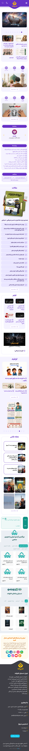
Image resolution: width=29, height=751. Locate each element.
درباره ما (24, 731)
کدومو (14, 136)
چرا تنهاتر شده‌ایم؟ (8, 391)
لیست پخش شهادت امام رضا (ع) (22, 578)
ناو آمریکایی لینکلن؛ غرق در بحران (17, 271)
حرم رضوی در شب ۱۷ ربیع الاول (11, 446)
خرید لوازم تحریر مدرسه (20, 178)
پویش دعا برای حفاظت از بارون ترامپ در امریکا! (14, 224)
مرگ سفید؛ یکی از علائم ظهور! (19, 151)
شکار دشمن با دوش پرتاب (18, 263)
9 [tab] (6, 431)
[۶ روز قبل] (20, 315)
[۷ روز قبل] (9, 315)
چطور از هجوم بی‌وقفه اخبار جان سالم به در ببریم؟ (14, 168)
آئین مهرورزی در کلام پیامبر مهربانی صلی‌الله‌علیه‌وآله (21, 57)
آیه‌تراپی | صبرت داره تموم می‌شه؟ (20, 307)
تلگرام (9, 655)
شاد (21, 652)
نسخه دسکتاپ (15, 736)
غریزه (26, 616)
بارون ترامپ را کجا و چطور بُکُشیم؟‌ (17, 246)
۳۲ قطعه (18, 581)
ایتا (19, 655)
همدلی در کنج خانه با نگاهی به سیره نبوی (21, 45)
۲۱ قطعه (3, 564)
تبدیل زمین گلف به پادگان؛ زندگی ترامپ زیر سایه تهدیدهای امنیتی (14, 280)
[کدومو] (14, 132)
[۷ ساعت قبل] (21, 38)
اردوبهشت (11, 629)
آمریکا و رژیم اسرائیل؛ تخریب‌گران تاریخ (16, 238)
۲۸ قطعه (18, 564)
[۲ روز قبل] (14, 415)
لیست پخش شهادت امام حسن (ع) (8, 578)
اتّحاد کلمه (11, 58)
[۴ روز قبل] (20, 301)
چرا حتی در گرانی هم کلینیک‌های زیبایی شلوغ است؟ (14, 166)
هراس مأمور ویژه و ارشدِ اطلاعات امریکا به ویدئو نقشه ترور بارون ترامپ (14, 229)
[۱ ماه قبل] (14, 110)
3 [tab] (17, 32)
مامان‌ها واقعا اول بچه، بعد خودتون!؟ (21, 392)
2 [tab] (19, 32)
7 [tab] (8, 32)
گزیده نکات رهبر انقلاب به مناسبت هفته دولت (15, 153)
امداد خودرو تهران (7, 178)
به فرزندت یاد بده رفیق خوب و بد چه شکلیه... (16, 379)
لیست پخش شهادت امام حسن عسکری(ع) (8, 561)
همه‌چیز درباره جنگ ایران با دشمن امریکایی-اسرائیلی (15, 220)
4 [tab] (15, 32)
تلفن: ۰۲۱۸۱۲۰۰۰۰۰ (22, 713)
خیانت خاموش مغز (21, 156)
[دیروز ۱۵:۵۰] (21, 469)
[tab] (23, 69)
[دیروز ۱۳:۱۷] (9, 501)
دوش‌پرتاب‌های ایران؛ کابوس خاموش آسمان (15, 275)
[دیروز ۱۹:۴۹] (14, 80)
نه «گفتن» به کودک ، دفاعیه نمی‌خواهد (17, 162)
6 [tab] (10, 32)
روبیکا (14, 652)
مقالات (14, 188)
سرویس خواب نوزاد (14, 180)
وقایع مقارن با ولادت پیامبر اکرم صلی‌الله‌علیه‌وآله (15, 149)
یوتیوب (16, 655)
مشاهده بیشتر (13, 89)
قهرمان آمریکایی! (19, 351)
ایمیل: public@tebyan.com (18, 716)
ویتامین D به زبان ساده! (20, 160)
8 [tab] (6, 32)
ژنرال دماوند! (21, 259)
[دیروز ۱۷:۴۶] (14, 19)
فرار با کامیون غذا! (20, 267)
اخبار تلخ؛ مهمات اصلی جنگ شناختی (16, 285)
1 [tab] (21, 32)
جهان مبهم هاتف (9, 616)
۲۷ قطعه (4, 581)
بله (7, 652)
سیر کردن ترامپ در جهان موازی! (17, 242)
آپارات (18, 652)
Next (3, 20)
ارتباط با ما (24, 728)
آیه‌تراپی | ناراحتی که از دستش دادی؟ (20, 321)
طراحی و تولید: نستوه (14, 748)
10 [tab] (4, 431)
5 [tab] (12, 32)
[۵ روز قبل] (9, 301)
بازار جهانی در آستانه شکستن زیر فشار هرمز (15, 255)
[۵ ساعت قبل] (21, 446)
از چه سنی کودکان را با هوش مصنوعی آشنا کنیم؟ (14, 164)
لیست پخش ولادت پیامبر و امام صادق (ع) (22, 561)
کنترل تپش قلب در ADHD (19, 158)
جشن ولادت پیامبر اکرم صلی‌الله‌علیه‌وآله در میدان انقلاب (12, 457)
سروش (10, 652)
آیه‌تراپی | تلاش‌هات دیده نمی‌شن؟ (10, 307)
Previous (25, 20)
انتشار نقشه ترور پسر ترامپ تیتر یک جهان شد (14, 234)
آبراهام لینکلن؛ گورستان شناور (18, 250)
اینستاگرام (12, 655)
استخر (25, 629)
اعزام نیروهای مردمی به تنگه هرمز (12, 469)
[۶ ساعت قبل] (21, 52)
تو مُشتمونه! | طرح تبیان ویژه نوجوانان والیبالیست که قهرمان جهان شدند (8, 45)
